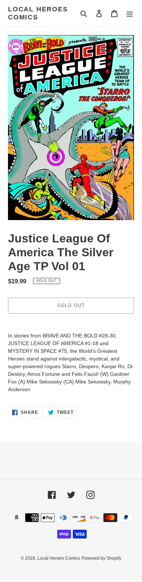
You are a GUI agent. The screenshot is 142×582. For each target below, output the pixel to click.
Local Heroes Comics (38, 13)
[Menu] (129, 13)
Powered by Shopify (101, 558)
